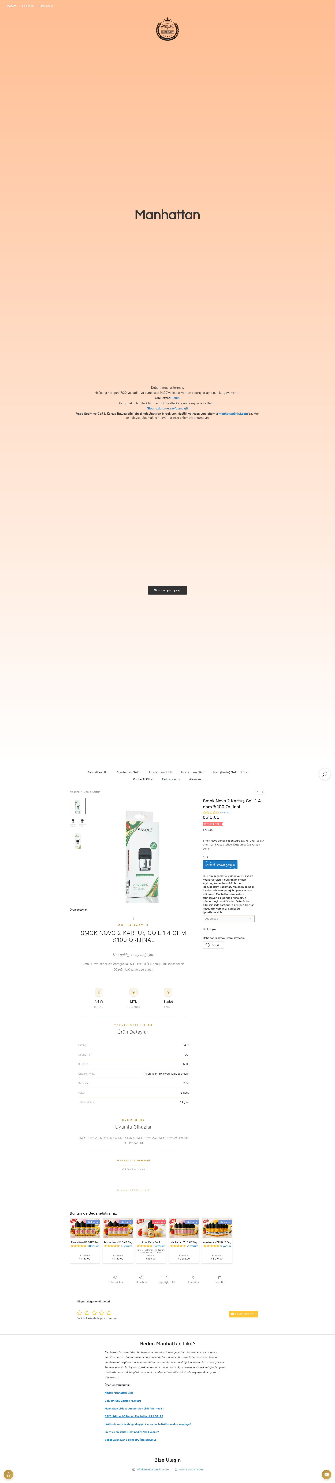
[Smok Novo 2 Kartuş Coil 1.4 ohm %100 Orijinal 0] (78, 806)
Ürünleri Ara (115, 1282)
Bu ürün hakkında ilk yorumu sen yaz (97, 1318)
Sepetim (220, 1282)
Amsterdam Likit (160, 772)
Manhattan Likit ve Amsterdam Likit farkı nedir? (134, 1408)
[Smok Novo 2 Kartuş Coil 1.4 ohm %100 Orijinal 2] (78, 841)
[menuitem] (257, 791)
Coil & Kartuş (171, 779)
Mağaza (11, 6)
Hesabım (141, 1282)
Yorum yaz (225, 812)
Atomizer (195, 779)
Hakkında (28, 6)
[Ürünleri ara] (325, 774)
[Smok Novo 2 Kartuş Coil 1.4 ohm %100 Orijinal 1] (78, 823)
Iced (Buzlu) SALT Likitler (231, 772)
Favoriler (193, 1282)
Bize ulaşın (46, 6)
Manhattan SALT (128, 772)
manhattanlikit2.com (233, 413)
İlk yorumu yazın (245, 1314)
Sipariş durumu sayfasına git (167, 408)
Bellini (176, 398)
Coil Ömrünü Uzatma (133, 1169)
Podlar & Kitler (143, 779)
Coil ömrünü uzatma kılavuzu (123, 1400)
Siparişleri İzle (167, 1282)
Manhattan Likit (98, 772)
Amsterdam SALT (192, 772)
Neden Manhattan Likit (119, 1392)
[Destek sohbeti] (326, 1474)
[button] (213, 945)
